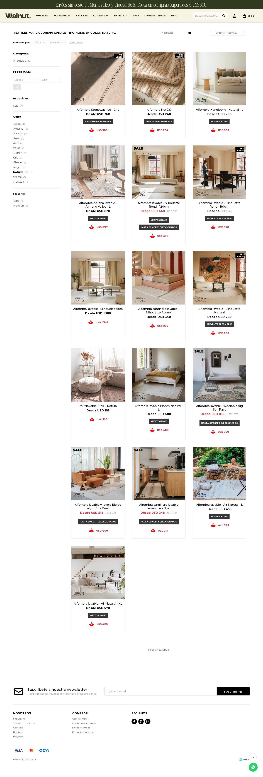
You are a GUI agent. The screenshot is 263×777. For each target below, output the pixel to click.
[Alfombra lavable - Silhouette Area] (98, 278)
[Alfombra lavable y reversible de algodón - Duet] (98, 473)
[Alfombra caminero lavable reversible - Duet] (159, 473)
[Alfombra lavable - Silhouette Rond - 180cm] (219, 172)
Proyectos (18, 736)
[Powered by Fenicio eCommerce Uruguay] (244, 759)
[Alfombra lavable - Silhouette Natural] (219, 278)
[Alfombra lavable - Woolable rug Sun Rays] (219, 374)
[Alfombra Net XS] (159, 78)
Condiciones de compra (84, 723)
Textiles (82, 15)
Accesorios (61, 15)
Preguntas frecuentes (83, 732)
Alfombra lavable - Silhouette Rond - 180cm (219, 204)
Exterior (120, 15)
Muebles (42, 15)
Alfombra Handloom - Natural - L (219, 109)
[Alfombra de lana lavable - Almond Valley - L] (98, 172)
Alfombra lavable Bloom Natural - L (159, 407)
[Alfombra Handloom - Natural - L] (219, 78)
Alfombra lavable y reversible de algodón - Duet (98, 506)
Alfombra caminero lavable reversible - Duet (158, 506)
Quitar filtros (76, 42)
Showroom (19, 718)
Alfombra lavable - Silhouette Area (98, 309)
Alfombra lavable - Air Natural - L (219, 504)
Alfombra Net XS (159, 109)
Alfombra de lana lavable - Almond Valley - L (98, 204)
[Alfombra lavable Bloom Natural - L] (159, 374)
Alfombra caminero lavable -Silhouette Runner (158, 310)
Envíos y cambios (81, 727)
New (174, 15)
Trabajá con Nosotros (24, 723)
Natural (56, 42)
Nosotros (17, 732)
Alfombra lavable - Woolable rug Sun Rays (219, 407)
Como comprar (80, 718)
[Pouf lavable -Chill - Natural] (98, 374)
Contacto (18, 727)
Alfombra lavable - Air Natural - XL (98, 603)
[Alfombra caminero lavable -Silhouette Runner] (159, 278)
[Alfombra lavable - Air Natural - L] (219, 473)
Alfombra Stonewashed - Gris (98, 109)
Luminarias (101, 15)
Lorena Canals (155, 15)
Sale (136, 15)
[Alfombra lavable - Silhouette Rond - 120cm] (159, 172)
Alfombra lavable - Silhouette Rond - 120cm (159, 204)
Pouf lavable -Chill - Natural (98, 406)
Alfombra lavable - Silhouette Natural (219, 310)
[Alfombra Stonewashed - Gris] (98, 78)
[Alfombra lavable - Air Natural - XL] (98, 572)
